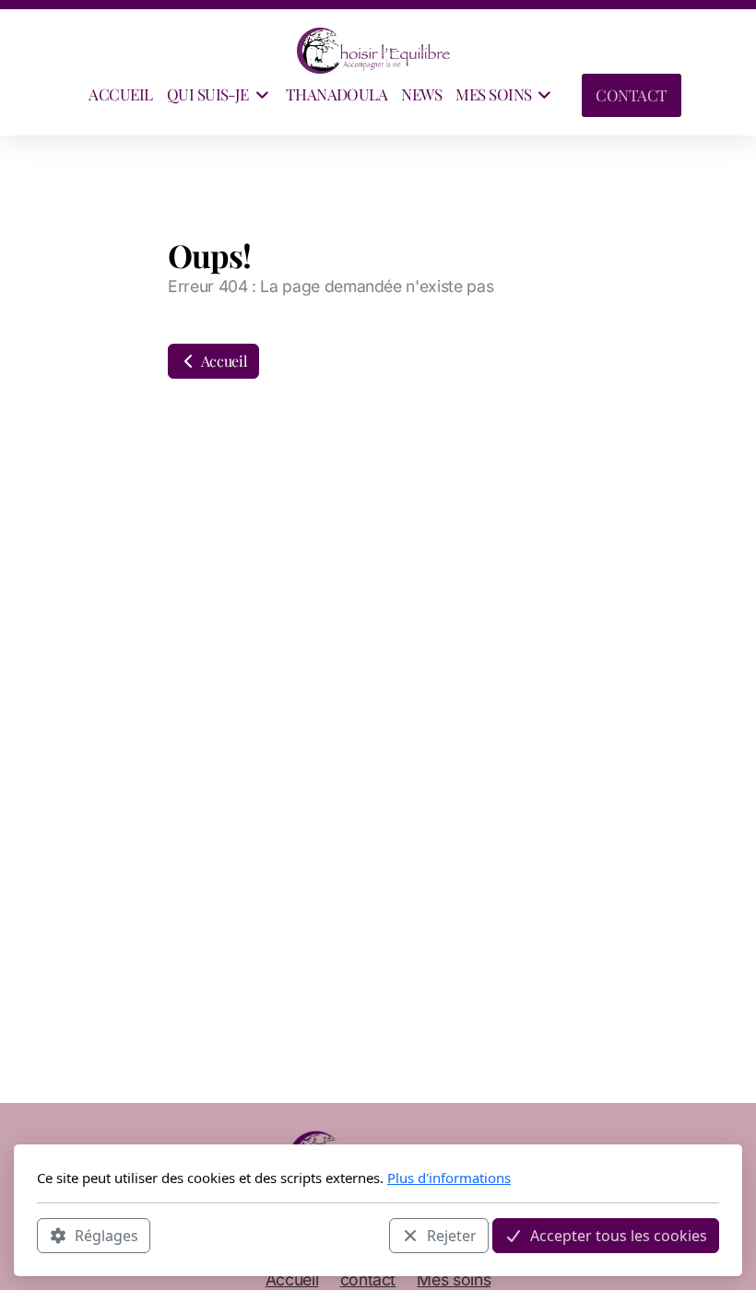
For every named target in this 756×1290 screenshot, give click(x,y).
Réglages (106, 1236)
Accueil (222, 360)
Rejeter (452, 1236)
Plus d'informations (449, 1177)
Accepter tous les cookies (618, 1236)
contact (368, 1279)
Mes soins (453, 1279)
